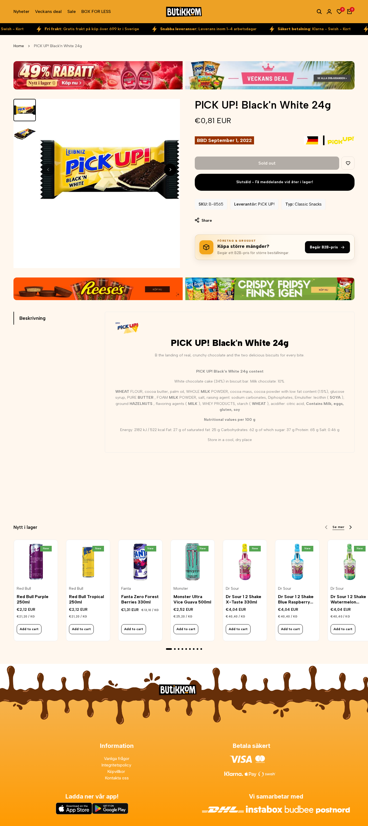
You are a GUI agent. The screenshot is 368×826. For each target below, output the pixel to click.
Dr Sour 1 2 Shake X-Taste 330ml (243, 599)
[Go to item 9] (201, 649)
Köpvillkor (116, 771)
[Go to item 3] (178, 649)
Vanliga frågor (116, 758)
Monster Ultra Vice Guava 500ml (192, 599)
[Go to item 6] (190, 649)
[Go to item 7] (194, 649)
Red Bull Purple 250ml (32, 599)
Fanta (126, 588)
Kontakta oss (117, 777)
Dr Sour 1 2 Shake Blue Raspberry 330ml (296, 599)
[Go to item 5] (186, 649)
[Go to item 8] (197, 649)
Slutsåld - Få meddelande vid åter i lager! (274, 182)
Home (18, 46)
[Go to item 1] (169, 649)
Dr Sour (232, 588)
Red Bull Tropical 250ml (86, 599)
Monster (180, 588)
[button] (348, 163)
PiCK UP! (266, 204)
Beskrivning (32, 318)
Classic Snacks (308, 204)
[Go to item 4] (182, 649)
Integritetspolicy (116, 765)
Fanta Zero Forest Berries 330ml (140, 599)
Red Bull (24, 588)
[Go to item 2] (175, 649)
